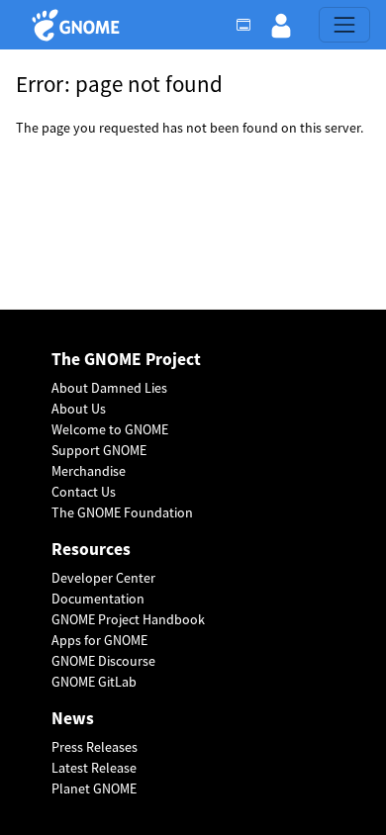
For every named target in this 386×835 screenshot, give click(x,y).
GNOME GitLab (94, 682)
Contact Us (83, 492)
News (72, 718)
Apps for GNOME (99, 640)
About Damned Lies (109, 388)
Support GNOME (98, 450)
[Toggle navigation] (344, 25)
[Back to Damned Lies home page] (79, 25)
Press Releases (94, 747)
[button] (281, 25)
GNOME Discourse (103, 661)
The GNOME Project (126, 359)
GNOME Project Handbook (128, 619)
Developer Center (103, 578)
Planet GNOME (94, 788)
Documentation (98, 598)
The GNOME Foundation (122, 512)
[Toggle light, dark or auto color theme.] (249, 25)
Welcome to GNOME (109, 429)
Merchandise (88, 471)
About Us (78, 409)
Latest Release (94, 768)
